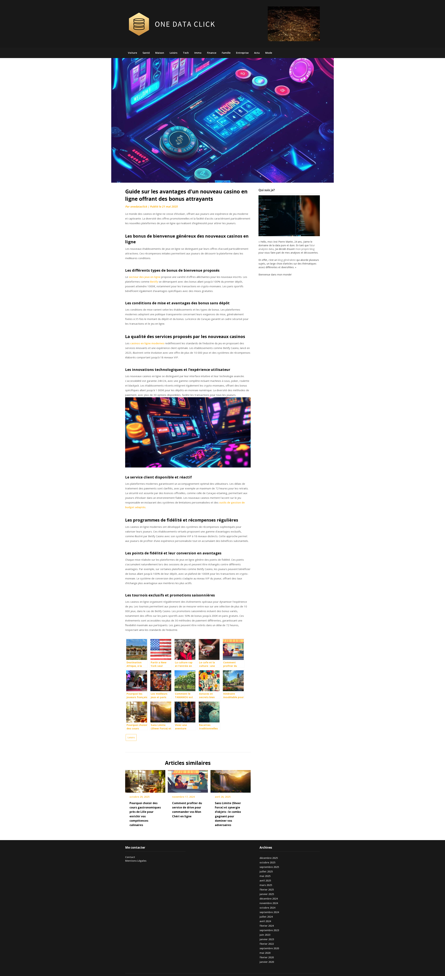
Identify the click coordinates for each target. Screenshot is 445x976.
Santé (146, 52)
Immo (197, 52)
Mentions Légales (135, 860)
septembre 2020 (269, 948)
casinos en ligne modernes (147, 343)
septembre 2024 (269, 912)
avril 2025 (265, 880)
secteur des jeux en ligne (144, 277)
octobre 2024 (267, 907)
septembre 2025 (269, 867)
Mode (268, 52)
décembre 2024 (269, 898)
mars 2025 (266, 885)
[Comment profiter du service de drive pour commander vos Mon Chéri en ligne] (188, 780)
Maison (159, 52)
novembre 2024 (269, 903)
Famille (226, 52)
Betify (154, 281)
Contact (130, 857)
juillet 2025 (266, 871)
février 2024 (267, 925)
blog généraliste (287, 260)
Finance (211, 52)
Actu (257, 52)
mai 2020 (265, 952)
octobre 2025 (267, 862)
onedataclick (138, 206)
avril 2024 (265, 921)
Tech (186, 52)
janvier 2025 (267, 894)
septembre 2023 (269, 930)
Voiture (132, 52)
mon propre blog (305, 249)
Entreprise (242, 52)
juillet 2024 (266, 916)
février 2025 (267, 889)
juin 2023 (265, 934)
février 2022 (267, 943)
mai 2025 (265, 876)
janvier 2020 (267, 961)
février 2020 (267, 957)
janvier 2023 (267, 939)
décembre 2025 (269, 858)
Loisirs (173, 52)
